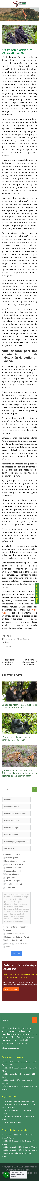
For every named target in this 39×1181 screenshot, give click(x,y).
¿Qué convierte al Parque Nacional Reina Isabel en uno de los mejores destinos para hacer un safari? (19, 773)
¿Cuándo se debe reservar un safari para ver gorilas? (16, 738)
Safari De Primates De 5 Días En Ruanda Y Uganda (19, 1150)
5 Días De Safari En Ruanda (11, 1123)
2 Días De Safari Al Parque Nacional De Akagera (18, 1101)
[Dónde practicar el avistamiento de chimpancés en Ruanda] (19, 691)
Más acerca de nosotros (10, 1048)
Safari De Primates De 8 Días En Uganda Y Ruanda (19, 1147)
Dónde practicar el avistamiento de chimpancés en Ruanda (19, 706)
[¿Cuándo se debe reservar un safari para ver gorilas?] (19, 723)
